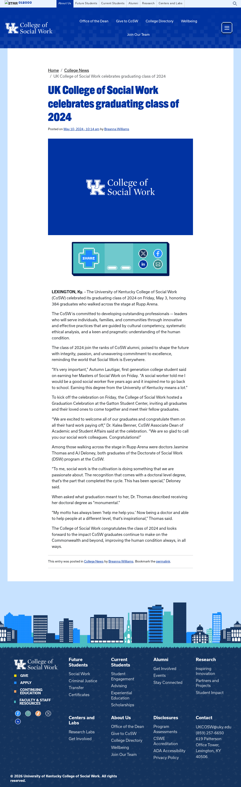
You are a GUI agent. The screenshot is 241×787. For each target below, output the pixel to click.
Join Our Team (138, 34)
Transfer (76, 688)
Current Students (113, 3)
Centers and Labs (170, 3)
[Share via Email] (158, 264)
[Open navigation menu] (227, 28)
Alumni (133, 3)
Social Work (79, 674)
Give (24, 675)
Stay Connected (167, 682)
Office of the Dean (94, 21)
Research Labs (82, 732)
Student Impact (210, 693)
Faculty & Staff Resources (35, 702)
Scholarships (122, 705)
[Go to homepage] (29, 28)
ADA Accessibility (169, 751)
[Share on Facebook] (158, 253)
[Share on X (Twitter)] (143, 253)
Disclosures (165, 717)
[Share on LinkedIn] (143, 264)
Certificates (79, 695)
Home (53, 70)
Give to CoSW (127, 21)
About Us (64, 3)
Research (148, 3)
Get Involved (164, 669)
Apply (26, 682)
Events (159, 675)
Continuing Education (31, 691)
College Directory (159, 21)
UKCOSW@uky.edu (213, 727)
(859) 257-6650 (210, 733)
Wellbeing (189, 21)
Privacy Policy (166, 757)
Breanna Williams (116, 129)
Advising (119, 686)
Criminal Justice (83, 681)
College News (76, 70)
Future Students (86, 3)
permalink (163, 561)
